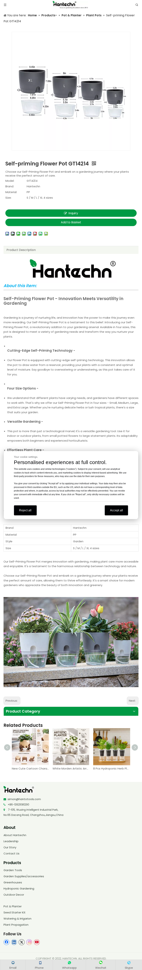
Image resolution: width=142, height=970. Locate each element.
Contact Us (11, 853)
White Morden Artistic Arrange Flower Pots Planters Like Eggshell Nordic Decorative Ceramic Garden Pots (71, 768)
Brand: (9, 186)
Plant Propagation (16, 925)
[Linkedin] (14, 942)
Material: (11, 192)
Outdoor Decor (14, 895)
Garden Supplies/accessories (24, 876)
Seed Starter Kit (15, 912)
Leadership (11, 841)
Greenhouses (13, 882)
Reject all (25, 510)
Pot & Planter (13, 906)
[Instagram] (29, 942)
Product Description (21, 250)
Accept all (116, 510)
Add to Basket (71, 222)
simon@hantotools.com (24, 799)
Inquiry (73, 213)
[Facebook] (6, 942)
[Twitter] (22, 942)
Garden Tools (13, 870)
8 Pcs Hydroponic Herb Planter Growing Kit (111, 768)
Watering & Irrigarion (17, 918)
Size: (8, 198)
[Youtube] (37, 942)
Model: (9, 181)
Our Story (10, 847)
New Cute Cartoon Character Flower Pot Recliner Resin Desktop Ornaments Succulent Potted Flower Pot (30, 768)
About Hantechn (15, 835)
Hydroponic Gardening (19, 888)
